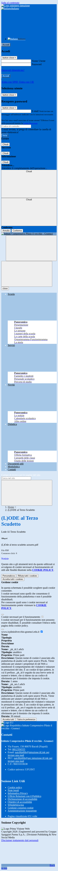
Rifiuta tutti (27, 576)
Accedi (6, 45)
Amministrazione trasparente (22, 810)
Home (11, 507)
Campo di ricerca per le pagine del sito (20, 475)
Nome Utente (38, 61)
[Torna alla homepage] (29, 233)
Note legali (13, 790)
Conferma (17, 230)
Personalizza (9, 576)
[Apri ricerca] (31, 248)
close (5, 288)
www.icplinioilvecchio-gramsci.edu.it (20, 631)
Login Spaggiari (30, 123)
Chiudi (5, 144)
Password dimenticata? (12, 70)
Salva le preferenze (26, 719)
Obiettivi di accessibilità (20, 802)
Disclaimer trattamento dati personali (19, 840)
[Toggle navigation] (26, 274)
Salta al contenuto (10, 2)
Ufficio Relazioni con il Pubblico (24, 796)
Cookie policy (15, 787)
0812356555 (18, 749)
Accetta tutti (13, 579)
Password (37, 64)
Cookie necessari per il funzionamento (21, 617)
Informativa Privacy (18, 793)
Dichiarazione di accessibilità (22, 799)
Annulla (6, 230)
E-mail (35, 111)
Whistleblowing (16, 805)
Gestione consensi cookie (21, 807)
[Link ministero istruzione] (15, 5)
